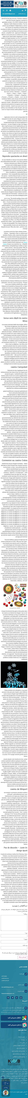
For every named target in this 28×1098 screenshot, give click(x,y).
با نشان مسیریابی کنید (14, 1025)
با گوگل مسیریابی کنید (14, 1018)
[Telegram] (10, 10)
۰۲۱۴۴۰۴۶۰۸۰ (22, 14)
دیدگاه (25, 914)
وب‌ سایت (25, 945)
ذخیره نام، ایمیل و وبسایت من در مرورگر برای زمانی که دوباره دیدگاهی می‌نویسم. (14, 953)
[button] (22, 10)
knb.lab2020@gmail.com (9, 14)
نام (26, 933)
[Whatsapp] (3, 10)
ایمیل (25, 939)
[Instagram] (6, 10)
